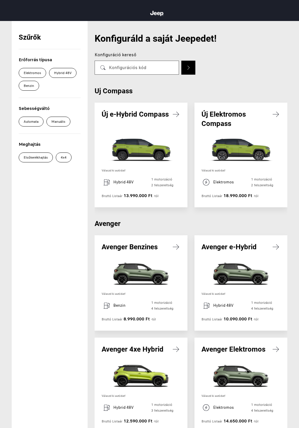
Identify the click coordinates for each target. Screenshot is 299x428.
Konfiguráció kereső (115, 55)
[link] (141, 155)
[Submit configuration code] (188, 68)
